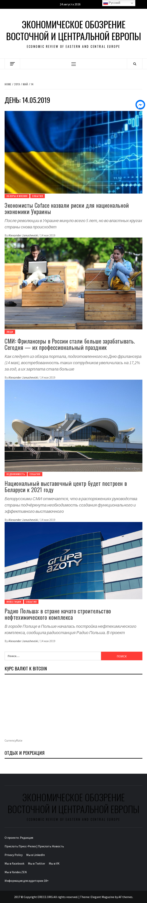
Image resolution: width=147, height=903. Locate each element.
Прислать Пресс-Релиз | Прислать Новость (34, 846)
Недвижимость (16, 474)
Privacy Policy (14, 855)
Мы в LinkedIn (35, 855)
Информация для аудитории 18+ (27, 881)
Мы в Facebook (14, 863)
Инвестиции (14, 601)
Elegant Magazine (102, 897)
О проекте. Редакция (19, 837)
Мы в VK (54, 863)
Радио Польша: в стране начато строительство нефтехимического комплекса (58, 614)
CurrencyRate (13, 740)
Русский (114, 2)
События (37, 196)
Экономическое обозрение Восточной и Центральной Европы (73, 30)
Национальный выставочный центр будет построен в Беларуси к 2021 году (66, 486)
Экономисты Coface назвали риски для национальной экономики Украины (67, 208)
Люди (10, 331)
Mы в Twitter (36, 863)
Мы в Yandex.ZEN (16, 872)
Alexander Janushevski (23, 235)
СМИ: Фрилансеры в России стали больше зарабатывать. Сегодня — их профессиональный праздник (70, 344)
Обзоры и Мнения (17, 196)
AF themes (125, 897)
